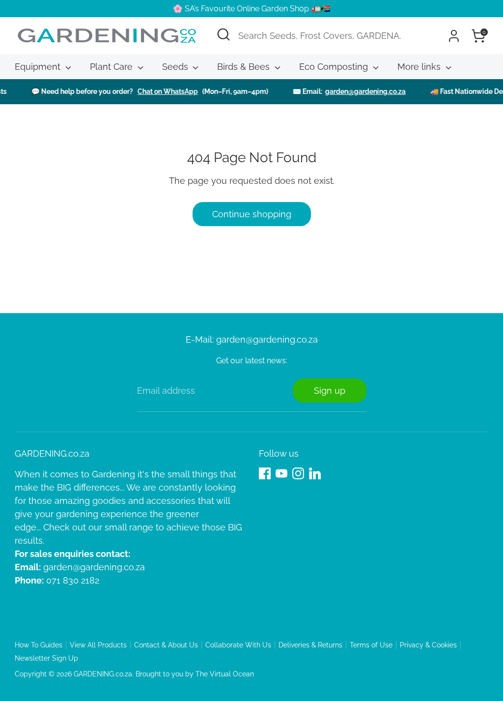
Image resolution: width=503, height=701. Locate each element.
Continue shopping (251, 214)
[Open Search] (223, 34)
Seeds (176, 66)
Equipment (39, 66)
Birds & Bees (244, 66)
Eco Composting (334, 66)
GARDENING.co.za (103, 674)
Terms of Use (371, 645)
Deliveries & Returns (310, 645)
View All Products (98, 645)
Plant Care (112, 66)
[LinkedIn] (315, 473)
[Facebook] (265, 473)
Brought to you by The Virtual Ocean (195, 674)
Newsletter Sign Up (46, 658)
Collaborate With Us (238, 645)
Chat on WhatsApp (160, 91)
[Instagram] (298, 473)
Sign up (329, 390)
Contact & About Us (166, 645)
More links (420, 66)
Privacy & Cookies (428, 645)
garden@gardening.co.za (358, 91)
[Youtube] (281, 473)
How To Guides (38, 645)
